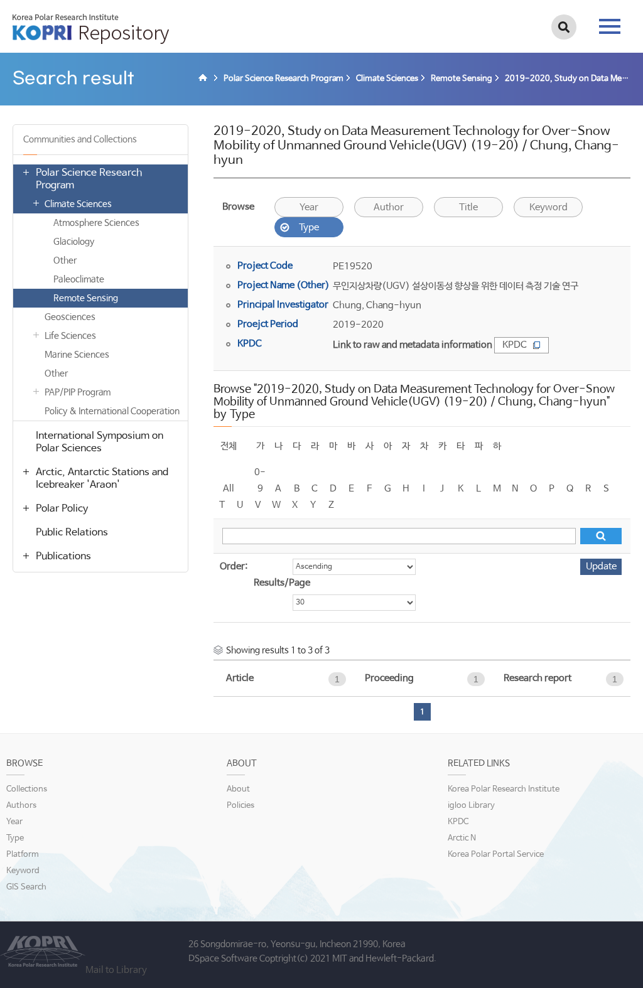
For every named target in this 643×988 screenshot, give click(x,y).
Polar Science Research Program (89, 179)
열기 (25, 172)
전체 (228, 446)
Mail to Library (116, 970)
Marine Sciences (77, 355)
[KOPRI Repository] (204, 79)
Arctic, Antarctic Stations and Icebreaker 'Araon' (102, 478)
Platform (22, 854)
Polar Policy (62, 509)
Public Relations (72, 533)
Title (468, 207)
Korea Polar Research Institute (503, 789)
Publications (63, 556)
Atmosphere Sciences (96, 223)
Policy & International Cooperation (112, 411)
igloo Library (471, 805)
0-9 (260, 474)
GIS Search (26, 887)
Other (65, 260)
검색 (563, 27)
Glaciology (73, 242)
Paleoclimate (78, 279)
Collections (26, 789)
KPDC (514, 345)
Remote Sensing (85, 298)
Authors (21, 805)
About (238, 789)
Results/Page (282, 582)
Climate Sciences (78, 204)
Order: (233, 566)
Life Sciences (70, 336)
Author (389, 207)
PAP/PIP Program (78, 392)
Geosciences (70, 317)
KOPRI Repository (91, 29)
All (228, 488)
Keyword (548, 207)
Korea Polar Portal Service (496, 854)
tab (609, 22)
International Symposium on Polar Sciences (99, 442)
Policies (240, 805)
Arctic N (462, 838)
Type (309, 227)
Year (309, 207)
